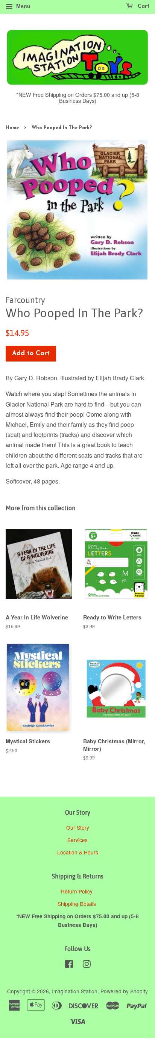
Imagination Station (74, 991)
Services (77, 840)
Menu (22, 6)
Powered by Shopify (124, 991)
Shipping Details (77, 903)
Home (12, 128)
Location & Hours (77, 852)
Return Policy (77, 891)
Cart (142, 6)
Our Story (77, 827)
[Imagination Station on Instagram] (86, 965)
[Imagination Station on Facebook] (69, 965)
